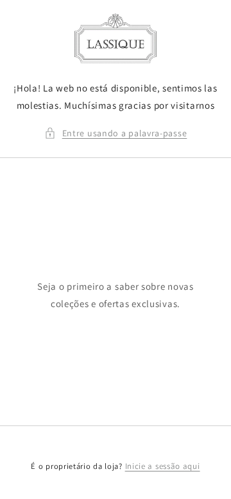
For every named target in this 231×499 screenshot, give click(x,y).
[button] (115, 133)
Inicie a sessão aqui (162, 466)
